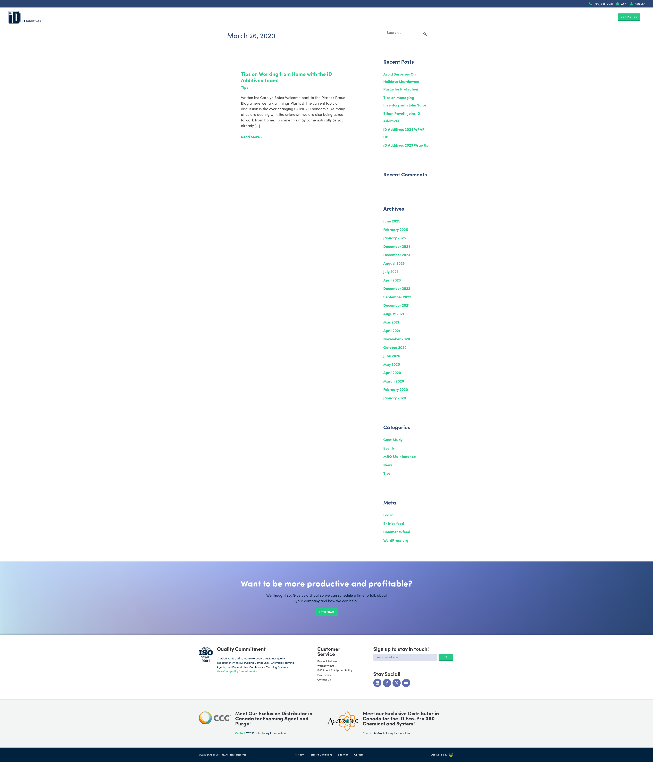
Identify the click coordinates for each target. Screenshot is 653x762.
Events (389, 449)
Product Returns (327, 661)
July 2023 (391, 272)
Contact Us (324, 679)
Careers (358, 755)
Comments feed (396, 532)
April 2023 (392, 281)
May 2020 (391, 365)
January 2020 (394, 398)
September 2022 (397, 297)
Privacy (299, 755)
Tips (244, 88)
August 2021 (393, 314)
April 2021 (391, 331)
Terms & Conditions (320, 755)
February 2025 (395, 230)
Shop (491, 17)
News (387, 465)
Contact (240, 733)
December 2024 (396, 247)
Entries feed (393, 524)
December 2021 (396, 306)
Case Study (393, 440)
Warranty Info (325, 666)
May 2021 (391, 323)
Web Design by (439, 755)
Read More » (251, 137)
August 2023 (394, 264)
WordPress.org (395, 541)
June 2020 (391, 356)
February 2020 (395, 390)
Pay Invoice (324, 675)
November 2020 (396, 339)
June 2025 (391, 221)
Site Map (343, 755)
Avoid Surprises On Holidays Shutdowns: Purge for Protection (401, 82)
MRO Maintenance (399, 457)
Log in (388, 515)
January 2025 (394, 238)
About (453, 17)
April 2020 (392, 373)
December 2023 (396, 255)
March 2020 (393, 382)
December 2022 (396, 289)
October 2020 (395, 348)
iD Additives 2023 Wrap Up (406, 146)
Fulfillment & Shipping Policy (334, 670)
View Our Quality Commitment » (237, 671)
